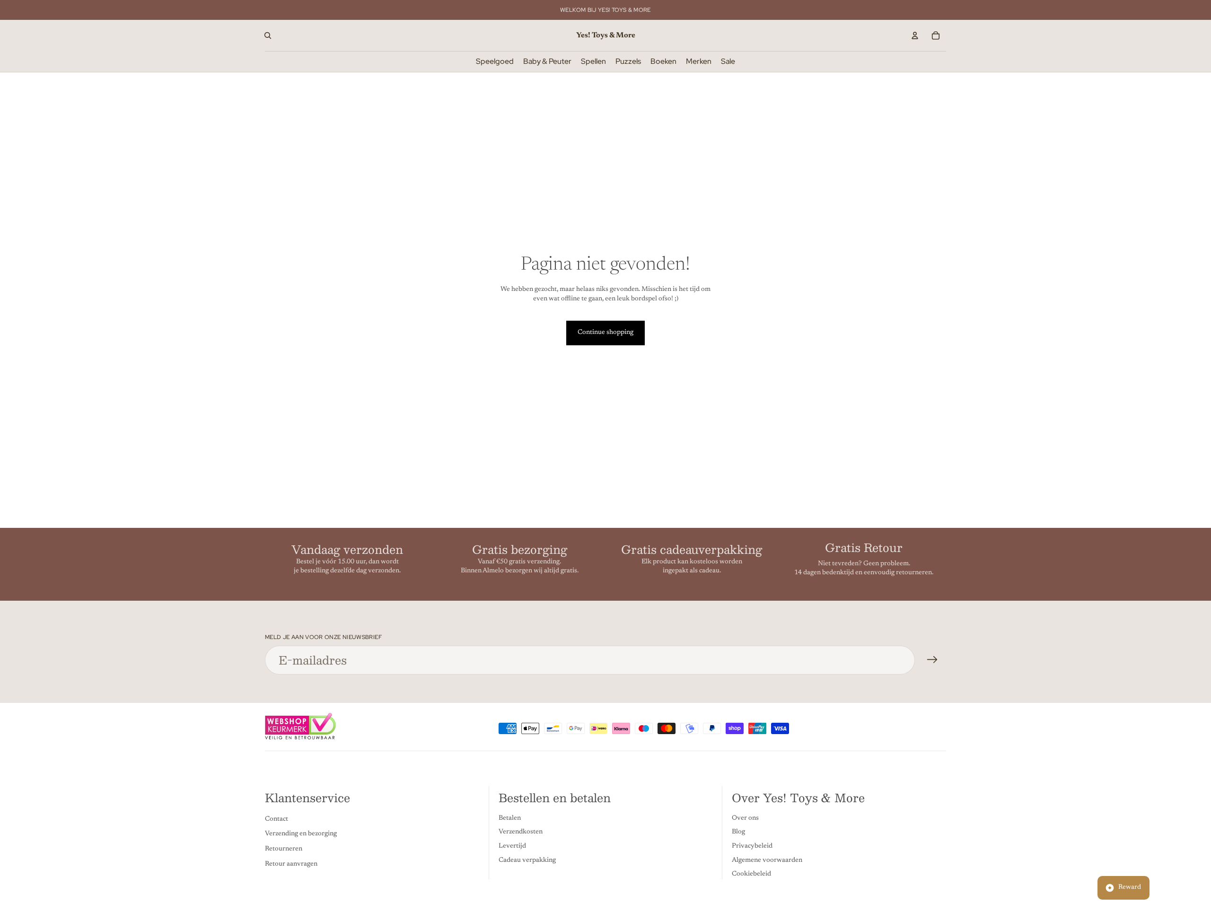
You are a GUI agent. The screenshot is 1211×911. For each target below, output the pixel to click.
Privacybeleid (752, 846)
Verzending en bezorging (301, 834)
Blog (738, 832)
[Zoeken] (267, 35)
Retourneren (283, 849)
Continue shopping (605, 332)
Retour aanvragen (291, 863)
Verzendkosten (521, 832)
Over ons (745, 818)
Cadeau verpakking (527, 860)
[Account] (914, 35)
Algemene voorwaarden (767, 860)
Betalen (510, 818)
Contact (276, 819)
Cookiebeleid (751, 874)
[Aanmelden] (932, 660)
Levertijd (512, 846)
